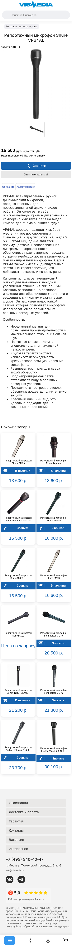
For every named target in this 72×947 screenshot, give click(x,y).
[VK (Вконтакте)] (11, 879)
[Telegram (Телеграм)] (22, 879)
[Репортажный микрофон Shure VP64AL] (37, 129)
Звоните (22, 528)
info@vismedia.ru (15, 870)
